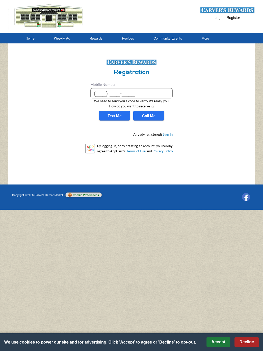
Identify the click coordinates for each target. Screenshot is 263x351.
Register (233, 17)
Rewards (96, 38)
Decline (246, 342)
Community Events (168, 38)
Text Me (114, 116)
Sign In (168, 134)
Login (218, 17)
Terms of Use (136, 151)
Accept (218, 342)
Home (30, 38)
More (205, 38)
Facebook (246, 197)
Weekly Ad (62, 38)
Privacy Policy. (163, 151)
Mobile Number (103, 84)
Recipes (128, 38)
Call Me (148, 116)
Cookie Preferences (86, 195)
